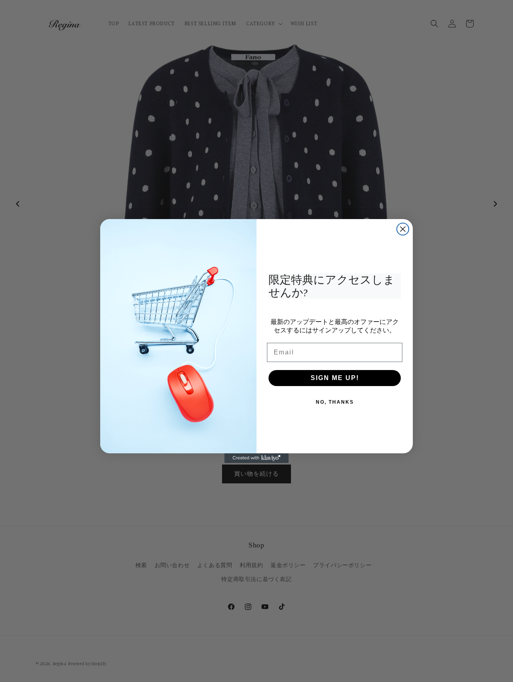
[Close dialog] (403, 229)
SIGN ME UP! (335, 377)
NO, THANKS (335, 402)
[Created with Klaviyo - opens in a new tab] (256, 458)
